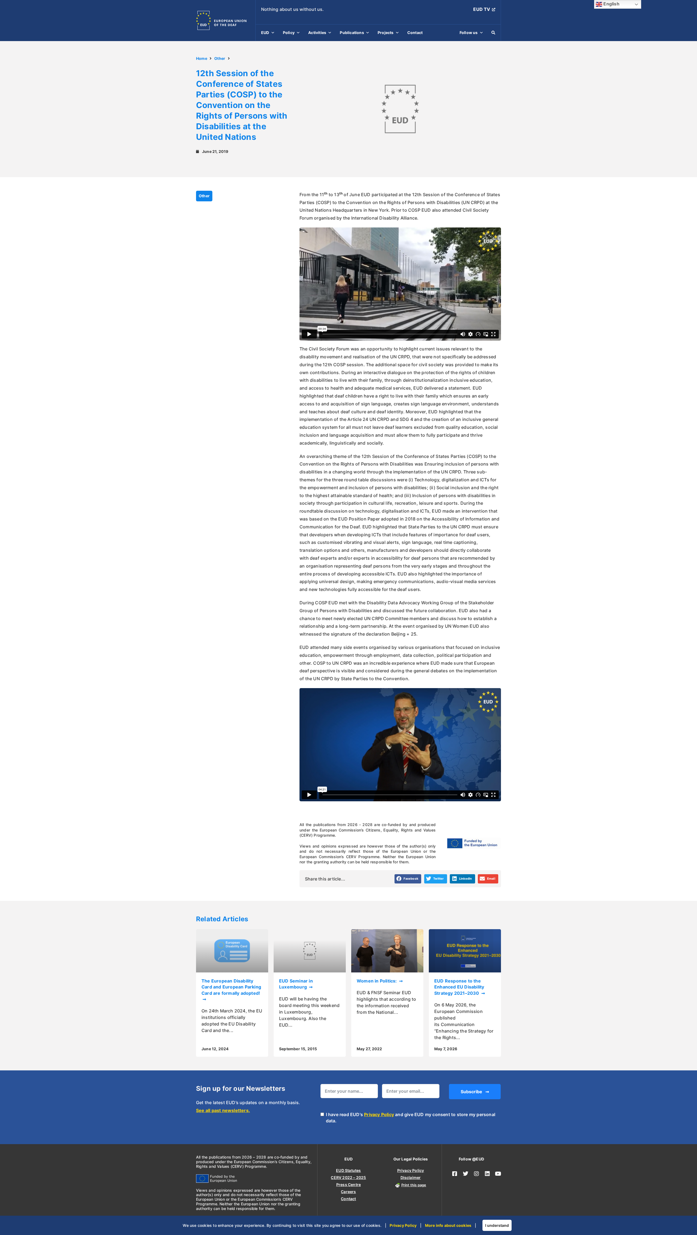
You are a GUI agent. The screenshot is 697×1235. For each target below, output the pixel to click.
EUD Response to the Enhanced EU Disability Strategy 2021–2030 (459, 987)
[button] (408, 878)
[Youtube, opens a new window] (498, 1173)
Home (201, 58)
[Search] (493, 32)
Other (219, 58)
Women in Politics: (377, 981)
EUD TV (481, 9)
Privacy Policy (379, 1114)
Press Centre (348, 1184)
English (610, 4)
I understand (497, 1225)
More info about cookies (448, 1225)
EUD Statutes (348, 1170)
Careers (348, 1191)
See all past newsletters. (223, 1110)
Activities (317, 32)
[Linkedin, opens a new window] (487, 1173)
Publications (352, 32)
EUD (265, 32)
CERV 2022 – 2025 (348, 1177)
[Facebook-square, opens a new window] (454, 1173)
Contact (415, 32)
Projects (386, 32)
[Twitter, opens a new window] (465, 1173)
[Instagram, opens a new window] (476, 1173)
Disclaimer (411, 1177)
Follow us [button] (469, 32)
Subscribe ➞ (475, 1091)
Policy (289, 32)
